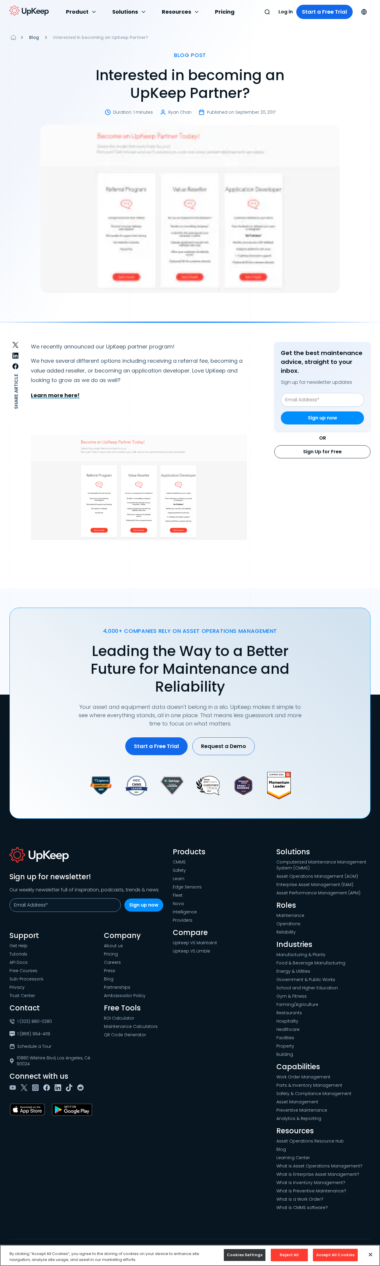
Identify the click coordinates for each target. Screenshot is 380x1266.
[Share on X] (15, 345)
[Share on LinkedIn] (15, 356)
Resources (176, 11)
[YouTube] (14, 1087)
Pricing (225, 11)
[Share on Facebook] (15, 366)
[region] (190, 1255)
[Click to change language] (363, 11)
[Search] (267, 11)
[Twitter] (25, 1087)
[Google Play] (73, 1110)
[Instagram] (36, 1087)
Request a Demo (223, 746)
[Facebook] (47, 1087)
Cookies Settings (244, 1255)
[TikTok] (70, 1087)
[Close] (370, 1254)
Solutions (125, 11)
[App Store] (29, 1110)
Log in (285, 11)
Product (77, 11)
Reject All (289, 1255)
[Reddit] (81, 1087)
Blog (34, 37)
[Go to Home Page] (29, 11)
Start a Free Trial (324, 11)
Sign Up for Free (322, 451)
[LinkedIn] (59, 1087)
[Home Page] (13, 37)
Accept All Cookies (335, 1255)
